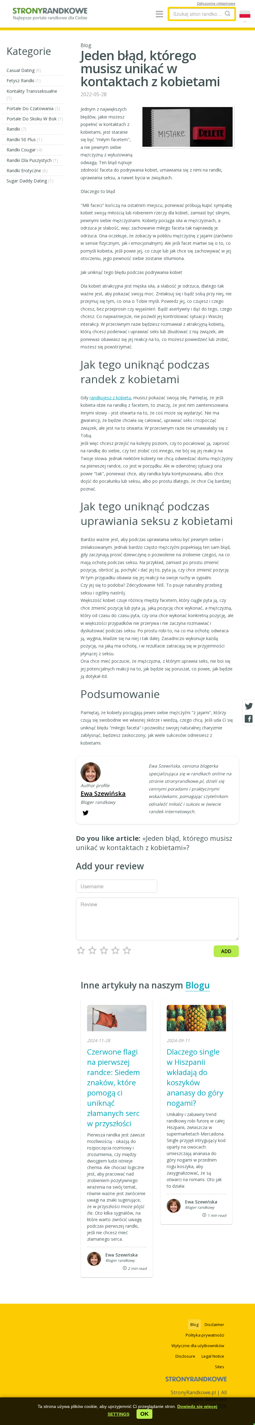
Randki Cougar (24, 150)
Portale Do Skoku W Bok (35, 119)
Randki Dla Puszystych (32, 160)
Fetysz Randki (24, 80)
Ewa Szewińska (103, 793)
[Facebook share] (249, 719)
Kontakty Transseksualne (32, 94)
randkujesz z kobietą (110, 398)
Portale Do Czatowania (33, 108)
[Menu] (159, 14)
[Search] (228, 13)
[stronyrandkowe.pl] (50, 17)
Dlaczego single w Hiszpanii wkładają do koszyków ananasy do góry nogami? (195, 1077)
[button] (118, 1414)
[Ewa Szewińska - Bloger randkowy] (91, 773)
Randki (16, 129)
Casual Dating (24, 70)
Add (226, 951)
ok (144, 1414)
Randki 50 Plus (24, 139)
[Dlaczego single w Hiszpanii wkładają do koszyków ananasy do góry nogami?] (196, 1019)
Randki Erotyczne (27, 170)
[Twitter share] (249, 706)
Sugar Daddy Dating (30, 181)
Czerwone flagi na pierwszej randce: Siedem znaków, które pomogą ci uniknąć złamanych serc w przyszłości (113, 1087)
